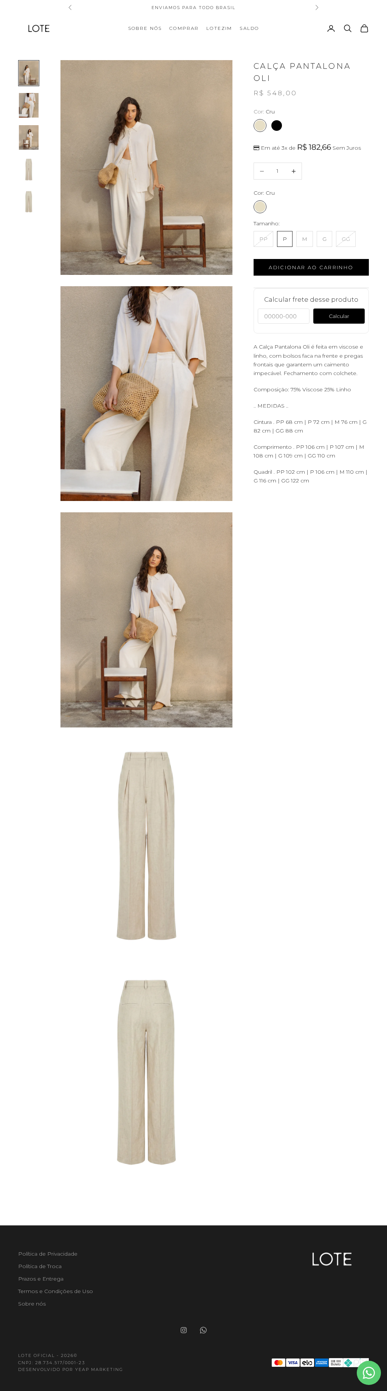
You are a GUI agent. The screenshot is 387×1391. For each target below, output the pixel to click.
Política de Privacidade (47, 1253)
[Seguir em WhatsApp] (203, 1330)
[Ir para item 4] (28, 170)
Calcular (339, 316)
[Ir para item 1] (28, 73)
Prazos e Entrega (40, 1278)
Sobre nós (145, 28)
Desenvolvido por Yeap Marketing (70, 1369)
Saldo (249, 28)
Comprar (184, 28)
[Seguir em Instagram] (183, 1330)
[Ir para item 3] (28, 137)
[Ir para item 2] (28, 105)
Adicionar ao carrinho (311, 267)
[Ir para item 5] (28, 202)
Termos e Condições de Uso (55, 1291)
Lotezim (219, 28)
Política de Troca (40, 1266)
